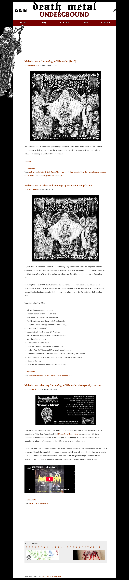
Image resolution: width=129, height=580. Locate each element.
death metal (29, 176)
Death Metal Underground (51, 576)
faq (44, 23)
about (23, 23)
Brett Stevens (32, 190)
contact (105, 23)
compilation (79, 172)
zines (85, 23)
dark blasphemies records (95, 172)
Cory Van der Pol (34, 389)
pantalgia (50, 176)
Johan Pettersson (34, 65)
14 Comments (30, 500)
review (57, 176)
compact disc (67, 172)
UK (62, 176)
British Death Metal (53, 172)
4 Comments (29, 372)
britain (41, 172)
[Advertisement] (66, 43)
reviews (64, 23)
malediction (40, 176)
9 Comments (29, 168)
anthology (33, 172)
